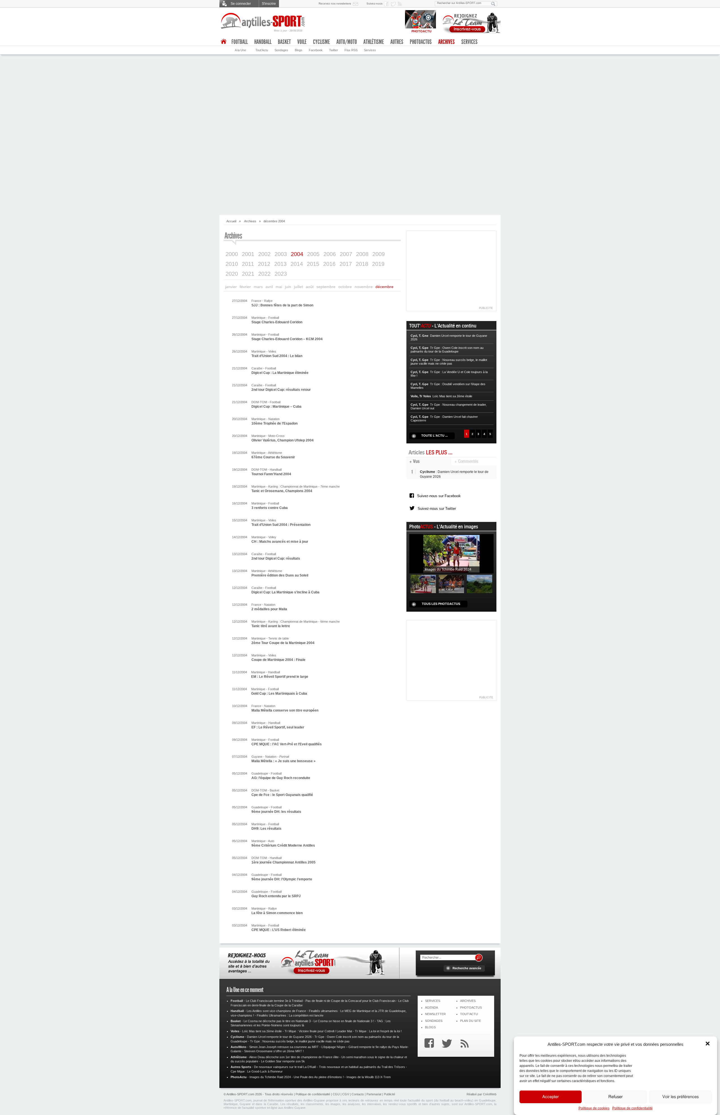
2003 (280, 254)
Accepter (550, 1097)
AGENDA (431, 1007)
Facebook (316, 50)
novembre (364, 286)
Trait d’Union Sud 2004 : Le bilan (276, 356)
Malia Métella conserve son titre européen (284, 710)
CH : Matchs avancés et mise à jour (279, 542)
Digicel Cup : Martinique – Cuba (276, 407)
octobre (345, 286)
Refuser (615, 1097)
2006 (329, 254)
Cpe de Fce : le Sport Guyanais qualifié (282, 795)
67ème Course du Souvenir (273, 457)
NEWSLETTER (435, 1014)
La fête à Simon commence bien (277, 913)
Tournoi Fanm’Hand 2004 (271, 474)
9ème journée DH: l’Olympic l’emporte (281, 879)
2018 (362, 264)
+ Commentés (466, 461)
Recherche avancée (467, 968)
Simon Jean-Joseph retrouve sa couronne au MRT (284, 1047)
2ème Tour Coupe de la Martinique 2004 (282, 643)
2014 (297, 264)
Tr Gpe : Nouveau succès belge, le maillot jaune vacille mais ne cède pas (300, 1041)
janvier (231, 286)
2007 (346, 254)
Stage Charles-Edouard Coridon (276, 322)
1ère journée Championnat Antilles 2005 (283, 862)
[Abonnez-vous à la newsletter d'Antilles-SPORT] (356, 3)
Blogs (298, 50)
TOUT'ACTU (469, 1014)
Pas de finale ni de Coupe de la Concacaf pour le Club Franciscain (350, 1000)
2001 (248, 254)
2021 (248, 274)
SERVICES (432, 1000)
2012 (264, 264)
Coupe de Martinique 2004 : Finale (278, 660)
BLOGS (430, 1027)
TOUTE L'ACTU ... (434, 435)
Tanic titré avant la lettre (270, 626)
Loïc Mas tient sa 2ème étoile (262, 1031)
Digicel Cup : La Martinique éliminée (280, 373)
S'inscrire (269, 4)
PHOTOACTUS (471, 1007)
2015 (313, 264)
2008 (362, 254)
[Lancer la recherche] (493, 3)
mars (258, 286)
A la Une (240, 50)
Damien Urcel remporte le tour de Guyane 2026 (279, 1036)
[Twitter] (445, 1044)
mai (279, 286)
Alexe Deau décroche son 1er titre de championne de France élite (294, 1057)
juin (288, 286)
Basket (284, 42)
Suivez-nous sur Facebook (439, 496)
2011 (248, 264)
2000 (232, 254)
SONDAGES (433, 1020)
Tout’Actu (261, 50)
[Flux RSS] (400, 3)
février (245, 286)
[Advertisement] (360, 170)
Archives (446, 42)
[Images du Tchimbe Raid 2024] (451, 554)
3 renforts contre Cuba (269, 508)
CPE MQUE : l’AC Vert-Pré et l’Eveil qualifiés (286, 744)
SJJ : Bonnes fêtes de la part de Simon (282, 305)
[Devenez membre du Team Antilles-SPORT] (470, 22)
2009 (378, 254)
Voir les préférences (680, 1097)
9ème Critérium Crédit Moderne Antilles (283, 845)
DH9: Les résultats (266, 829)
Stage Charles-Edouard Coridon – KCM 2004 (287, 339)
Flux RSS (351, 50)
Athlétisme (373, 42)
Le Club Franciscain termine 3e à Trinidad (274, 1000)
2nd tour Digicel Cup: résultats (275, 558)
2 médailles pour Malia (269, 609)
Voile (302, 42)
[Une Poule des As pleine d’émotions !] (451, 584)
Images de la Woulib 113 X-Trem (368, 1077)
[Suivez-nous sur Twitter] (394, 3)
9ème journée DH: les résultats (276, 812)
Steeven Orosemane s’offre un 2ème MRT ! (274, 1051)
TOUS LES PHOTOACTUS (441, 603)
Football (239, 42)
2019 (378, 264)
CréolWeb (489, 1094)
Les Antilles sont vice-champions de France (276, 1011)
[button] (708, 1044)
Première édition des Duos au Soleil (279, 575)
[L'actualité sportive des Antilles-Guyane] (263, 21)
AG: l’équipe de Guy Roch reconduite (280, 778)
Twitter (333, 50)
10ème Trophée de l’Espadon (274, 423)
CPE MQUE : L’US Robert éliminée (278, 930)
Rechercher (479, 958)
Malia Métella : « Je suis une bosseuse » (283, 761)
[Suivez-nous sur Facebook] (387, 3)
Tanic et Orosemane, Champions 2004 (281, 491)
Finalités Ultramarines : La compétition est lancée (290, 1015)
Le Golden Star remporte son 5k (283, 1061)
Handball (262, 42)
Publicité (389, 1094)
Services (370, 50)
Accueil (231, 221)
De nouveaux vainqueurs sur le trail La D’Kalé (285, 1067)
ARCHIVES (468, 1000)
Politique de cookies (594, 1108)
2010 (232, 264)
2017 (345, 264)
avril (269, 286)
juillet (298, 286)
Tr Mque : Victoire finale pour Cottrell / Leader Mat (318, 1031)
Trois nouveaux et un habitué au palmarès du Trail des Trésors (362, 1067)
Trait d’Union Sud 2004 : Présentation (280, 525)
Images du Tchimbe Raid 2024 (270, 1077)
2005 (313, 254)
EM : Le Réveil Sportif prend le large (279, 677)
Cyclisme (321, 42)
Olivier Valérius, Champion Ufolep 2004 (282, 440)
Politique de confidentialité (632, 1108)
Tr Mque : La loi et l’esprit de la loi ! (378, 1031)
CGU (336, 1094)
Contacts (358, 1094)
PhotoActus (421, 42)
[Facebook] (428, 1044)
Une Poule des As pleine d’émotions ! (319, 1077)
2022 (264, 274)
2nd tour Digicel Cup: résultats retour (281, 390)
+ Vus (414, 461)
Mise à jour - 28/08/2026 (288, 30)
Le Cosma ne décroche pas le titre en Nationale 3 (277, 1021)
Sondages (281, 50)
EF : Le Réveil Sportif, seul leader (277, 727)
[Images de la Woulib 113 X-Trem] (479, 584)
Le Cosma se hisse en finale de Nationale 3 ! (344, 1021)
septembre (326, 286)
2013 (280, 264)
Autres (396, 42)
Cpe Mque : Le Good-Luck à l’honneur (257, 1071)
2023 (280, 274)
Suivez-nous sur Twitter (437, 508)
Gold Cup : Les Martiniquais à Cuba (279, 694)
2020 (232, 274)
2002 (264, 254)
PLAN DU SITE (470, 1020)
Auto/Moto (346, 42)
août (310, 286)
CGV (345, 1094)
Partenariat (373, 1094)
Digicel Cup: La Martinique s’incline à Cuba (285, 592)
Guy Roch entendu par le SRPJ (276, 896)
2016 (329, 264)
